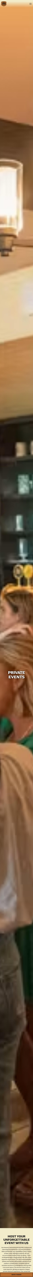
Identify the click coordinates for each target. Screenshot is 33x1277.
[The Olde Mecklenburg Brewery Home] (3, 3)
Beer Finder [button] (16, 1274)
